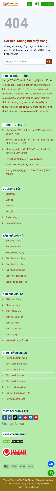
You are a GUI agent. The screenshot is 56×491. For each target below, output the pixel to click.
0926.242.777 (37, 158)
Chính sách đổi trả (15, 369)
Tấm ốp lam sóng (14, 317)
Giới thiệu (10, 194)
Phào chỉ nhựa (13, 305)
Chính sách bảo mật (15, 381)
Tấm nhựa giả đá (14, 334)
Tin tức (9, 205)
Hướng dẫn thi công (15, 399)
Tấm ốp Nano (12, 322)
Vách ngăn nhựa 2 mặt (17, 340)
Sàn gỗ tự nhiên (13, 240)
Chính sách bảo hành (16, 375)
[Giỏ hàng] (36, 4)
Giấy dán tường (13, 299)
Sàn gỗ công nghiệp (15, 252)
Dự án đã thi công (14, 223)
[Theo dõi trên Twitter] (20, 417)
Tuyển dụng (11, 217)
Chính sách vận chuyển (17, 387)
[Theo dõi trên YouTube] (35, 417)
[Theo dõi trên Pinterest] (25, 417)
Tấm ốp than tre (13, 328)
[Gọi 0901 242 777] (51, 473)
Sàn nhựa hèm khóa (15, 270)
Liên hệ (9, 199)
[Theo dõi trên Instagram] (10, 417)
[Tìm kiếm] (29, 4)
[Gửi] (49, 61)
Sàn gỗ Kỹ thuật (13, 246)
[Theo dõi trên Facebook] (4, 417)
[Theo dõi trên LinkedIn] (30, 417)
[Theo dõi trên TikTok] (15, 417)
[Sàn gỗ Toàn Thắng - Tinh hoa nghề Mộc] (13, 4)
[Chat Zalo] (51, 464)
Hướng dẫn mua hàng (16, 358)
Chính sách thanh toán (16, 363)
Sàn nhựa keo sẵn (15, 264)
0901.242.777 (21, 158)
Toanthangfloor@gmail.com (25, 164)
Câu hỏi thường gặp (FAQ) (18, 393)
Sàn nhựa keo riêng (15, 258)
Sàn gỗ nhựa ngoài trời (17, 281)
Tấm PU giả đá (13, 311)
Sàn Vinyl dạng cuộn (16, 276)
